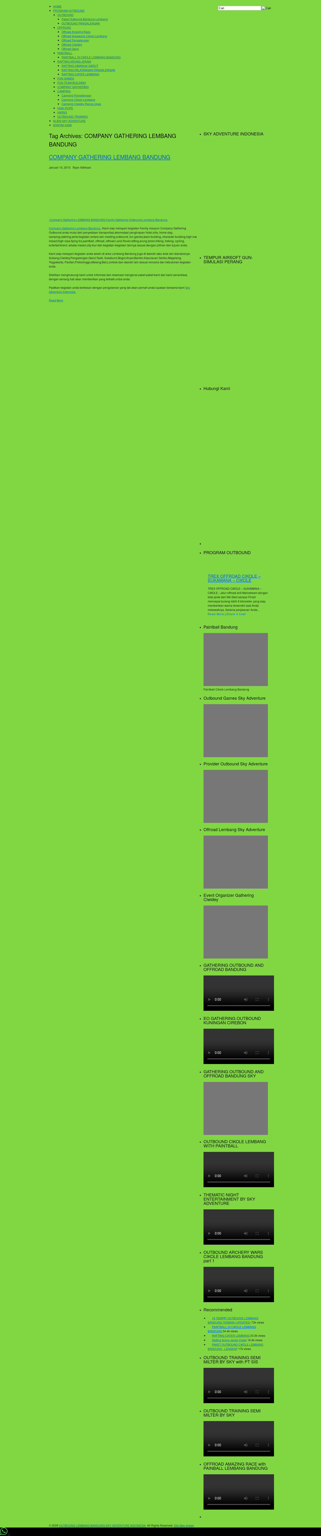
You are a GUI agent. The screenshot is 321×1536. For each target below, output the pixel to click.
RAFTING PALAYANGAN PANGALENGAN (88, 70)
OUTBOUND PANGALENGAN (81, 23)
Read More (56, 300)
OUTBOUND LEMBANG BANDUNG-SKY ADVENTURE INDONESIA (102, 1525)
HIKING (62, 112)
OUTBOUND (65, 15)
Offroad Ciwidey (72, 44)
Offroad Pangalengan (75, 40)
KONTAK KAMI (62, 125)
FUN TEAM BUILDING (71, 83)
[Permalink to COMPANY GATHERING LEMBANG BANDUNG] (84, 215)
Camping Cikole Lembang (78, 100)
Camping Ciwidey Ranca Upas (81, 104)
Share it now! (236, 614)
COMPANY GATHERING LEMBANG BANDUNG (109, 157)
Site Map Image (184, 1525)
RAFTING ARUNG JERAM (74, 61)
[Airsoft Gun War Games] (236, 380)
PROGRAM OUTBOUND (69, 10)
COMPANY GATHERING (73, 87)
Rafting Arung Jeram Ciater (229, 1340)
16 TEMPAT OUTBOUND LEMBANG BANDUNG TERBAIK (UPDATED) (233, 1320)
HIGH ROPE (65, 108)
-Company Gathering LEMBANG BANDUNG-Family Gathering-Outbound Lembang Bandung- (108, 220)
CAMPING (63, 91)
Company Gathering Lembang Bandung (74, 228)
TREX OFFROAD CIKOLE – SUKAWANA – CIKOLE (234, 578)
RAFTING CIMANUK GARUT (80, 66)
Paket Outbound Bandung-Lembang (85, 19)
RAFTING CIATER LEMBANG (80, 74)
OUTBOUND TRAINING (72, 116)
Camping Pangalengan (76, 95)
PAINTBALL (64, 53)
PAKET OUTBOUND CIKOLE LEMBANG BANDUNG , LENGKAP (235, 1346)
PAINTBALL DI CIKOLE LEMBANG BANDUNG (91, 57)
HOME (57, 6)
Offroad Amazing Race (76, 32)
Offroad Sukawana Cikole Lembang (84, 36)
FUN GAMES (65, 78)
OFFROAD (64, 27)
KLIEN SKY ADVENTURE (69, 121)
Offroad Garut (70, 49)
